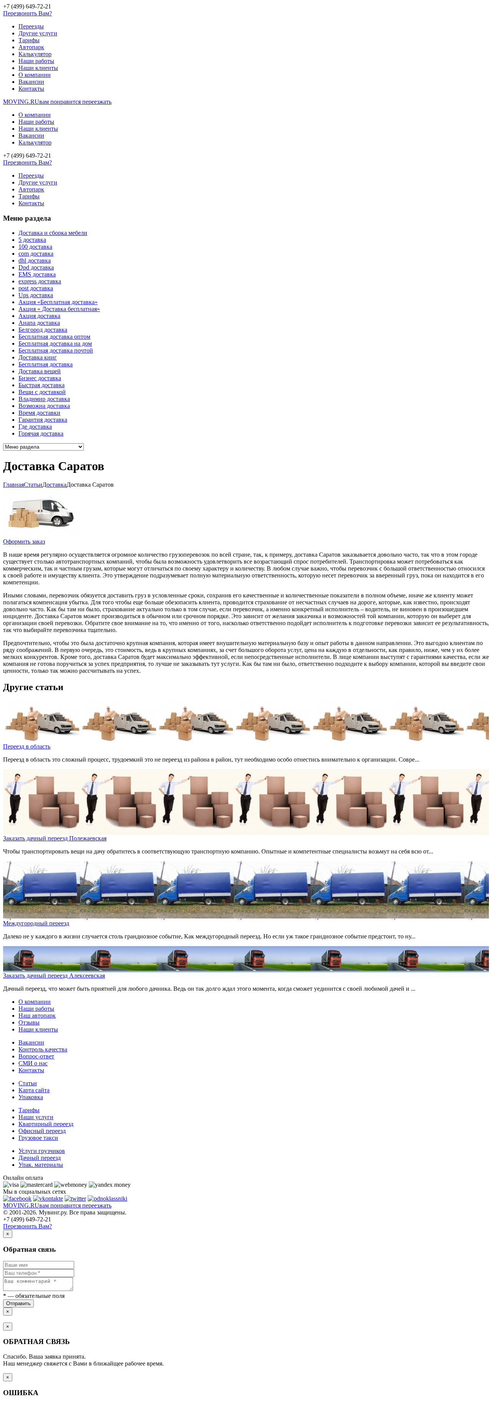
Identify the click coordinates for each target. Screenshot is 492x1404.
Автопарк (31, 47)
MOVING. (57, 101)
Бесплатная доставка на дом (55, 343)
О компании (34, 75)
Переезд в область (26, 746)
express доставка (39, 281)
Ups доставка (35, 295)
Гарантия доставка (42, 419)
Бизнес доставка (39, 378)
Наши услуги (35, 1117)
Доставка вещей (39, 371)
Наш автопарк (37, 1015)
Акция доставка (39, 316)
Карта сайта (34, 1090)
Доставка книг (37, 357)
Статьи (27, 1083)
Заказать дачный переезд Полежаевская (54, 838)
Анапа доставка (39, 322)
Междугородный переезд (36, 923)
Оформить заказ (24, 541)
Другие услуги (37, 33)
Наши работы (36, 61)
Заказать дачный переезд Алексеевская (54, 975)
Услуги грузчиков (41, 1151)
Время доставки (39, 412)
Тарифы (29, 40)
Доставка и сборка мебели (52, 233)
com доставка (35, 253)
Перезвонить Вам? (27, 13)
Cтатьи (33, 484)
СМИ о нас (33, 1063)
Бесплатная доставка (45, 364)
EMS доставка (37, 274)
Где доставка (35, 426)
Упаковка (30, 1097)
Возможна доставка (44, 406)
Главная (13, 484)
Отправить (18, 1303)
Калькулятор (35, 54)
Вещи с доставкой (42, 392)
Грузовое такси (38, 1138)
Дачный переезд (39, 1157)
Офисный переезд (42, 1131)
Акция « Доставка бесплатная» (59, 309)
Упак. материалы (40, 1164)
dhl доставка (34, 260)
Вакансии (31, 81)
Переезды (31, 26)
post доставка (35, 288)
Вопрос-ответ (36, 1056)
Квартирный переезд (45, 1124)
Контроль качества (42, 1049)
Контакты (31, 88)
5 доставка (32, 239)
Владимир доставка (44, 399)
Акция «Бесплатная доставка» (58, 302)
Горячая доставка (40, 433)
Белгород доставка (42, 329)
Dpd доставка (36, 267)
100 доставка (35, 246)
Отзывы (29, 1022)
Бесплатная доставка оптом (54, 336)
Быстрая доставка (41, 385)
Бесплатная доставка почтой (55, 350)
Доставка (54, 484)
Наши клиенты (38, 68)
